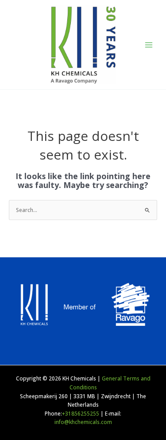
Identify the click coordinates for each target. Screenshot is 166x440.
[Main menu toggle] (148, 44)
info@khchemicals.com (83, 421)
